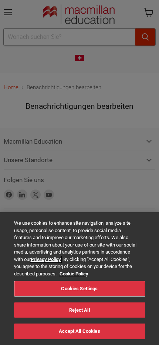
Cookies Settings (79, 288)
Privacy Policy (46, 259)
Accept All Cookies (79, 331)
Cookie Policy (74, 274)
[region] (79, 278)
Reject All (79, 310)
